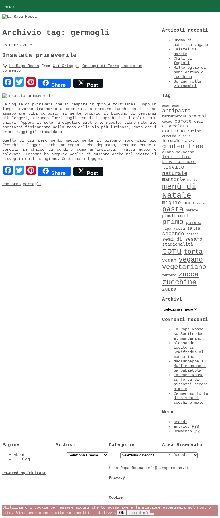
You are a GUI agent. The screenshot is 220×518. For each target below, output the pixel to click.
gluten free (182, 146)
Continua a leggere (85, 158)
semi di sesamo (182, 239)
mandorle (173, 179)
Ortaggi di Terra (100, 66)
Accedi (180, 422)
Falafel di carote (185, 51)
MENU (9, 7)
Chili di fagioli (183, 60)
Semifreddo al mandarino (188, 336)
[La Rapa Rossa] (19, 16)
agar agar (171, 105)
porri (183, 216)
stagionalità (177, 244)
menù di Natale (179, 191)
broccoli (198, 116)
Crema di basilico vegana (191, 42)
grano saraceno (178, 152)
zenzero (169, 276)
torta (193, 252)
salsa (193, 228)
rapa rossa (173, 229)
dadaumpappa (186, 361)
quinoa (193, 223)
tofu (172, 251)
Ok (121, 513)
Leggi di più (138, 513)
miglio (171, 203)
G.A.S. (188, 141)
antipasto (176, 111)
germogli (32, 184)
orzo (201, 203)
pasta (173, 209)
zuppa (169, 289)
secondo (173, 234)
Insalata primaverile (39, 55)
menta (192, 180)
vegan (169, 260)
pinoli (169, 216)
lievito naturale (174, 170)
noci (189, 203)
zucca (188, 274)
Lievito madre (179, 162)
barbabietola (174, 117)
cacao (167, 122)
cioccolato (175, 126)
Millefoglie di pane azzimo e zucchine (190, 72)
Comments (187, 431)
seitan (192, 234)
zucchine (179, 282)
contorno (11, 184)
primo (173, 222)
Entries (186, 426)
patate (192, 211)
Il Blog (22, 459)
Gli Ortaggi (65, 66)
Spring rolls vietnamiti (187, 83)
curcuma (169, 136)
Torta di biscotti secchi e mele (191, 384)
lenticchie (176, 157)
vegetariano (184, 267)
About (19, 454)
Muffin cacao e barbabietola (190, 368)
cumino (194, 131)
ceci (198, 121)
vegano (191, 260)
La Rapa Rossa (24, 66)
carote (183, 121)
